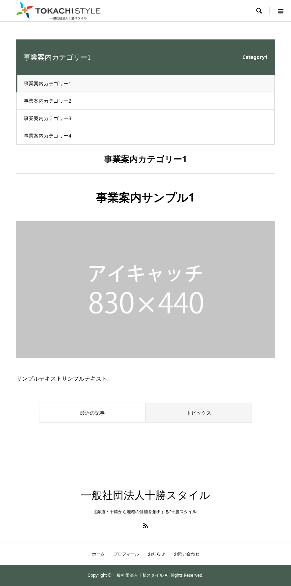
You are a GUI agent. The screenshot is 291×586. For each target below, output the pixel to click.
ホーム (98, 554)
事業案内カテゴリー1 (47, 83)
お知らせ (156, 554)
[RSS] (145, 525)
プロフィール (126, 554)
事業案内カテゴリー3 (47, 118)
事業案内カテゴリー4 (47, 135)
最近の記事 (92, 412)
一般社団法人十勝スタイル (145, 495)
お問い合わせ (186, 554)
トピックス (198, 412)
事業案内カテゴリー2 (47, 100)
